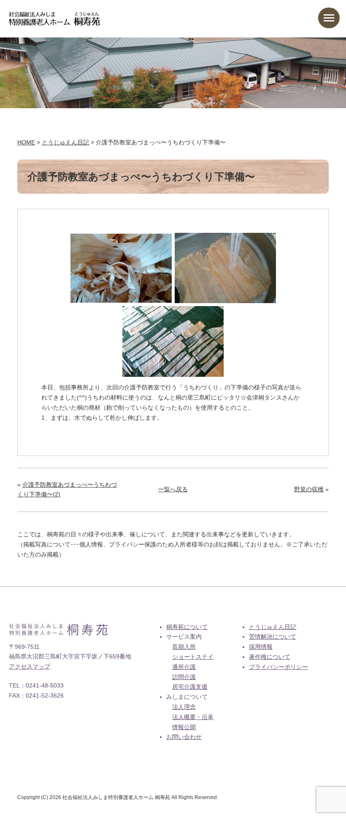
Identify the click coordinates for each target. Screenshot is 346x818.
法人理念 (184, 706)
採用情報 (261, 646)
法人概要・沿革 (193, 717)
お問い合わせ (184, 736)
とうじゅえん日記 (272, 626)
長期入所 (184, 646)
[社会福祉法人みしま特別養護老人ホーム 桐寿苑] (54, 16)
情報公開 (184, 727)
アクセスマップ (29, 666)
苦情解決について (272, 636)
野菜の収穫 (309, 489)
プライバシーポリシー (278, 666)
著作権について (269, 656)
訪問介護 (184, 677)
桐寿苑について (187, 626)
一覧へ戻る (173, 489)
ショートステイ (193, 656)
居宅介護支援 (190, 686)
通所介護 (184, 666)
